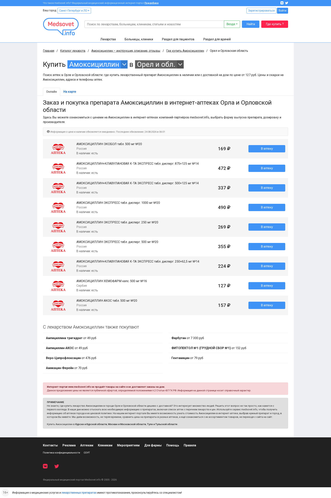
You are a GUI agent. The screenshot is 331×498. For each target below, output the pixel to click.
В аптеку (267, 148)
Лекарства (108, 39)
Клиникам (105, 445)
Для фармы (153, 445)
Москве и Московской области (127, 424)
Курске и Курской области (91, 424)
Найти (251, 24)
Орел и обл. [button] (156, 64)
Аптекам (86, 445)
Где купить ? (275, 24)
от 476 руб (71, 358)
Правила (190, 445)
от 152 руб (208, 348)
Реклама (69, 445)
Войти (282, 10)
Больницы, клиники (139, 39)
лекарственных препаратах (79, 492)
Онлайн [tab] (51, 91)
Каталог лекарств (72, 51)
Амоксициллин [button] (94, 64)
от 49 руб (71, 338)
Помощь (172, 445)
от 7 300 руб (187, 338)
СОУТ (87, 452)
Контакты (50, 445)
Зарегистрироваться (261, 10)
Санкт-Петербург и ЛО (73, 10)
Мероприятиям (128, 445)
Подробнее (151, 3)
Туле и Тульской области (162, 424)
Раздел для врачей (217, 39)
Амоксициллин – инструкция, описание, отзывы (125, 51)
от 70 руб (66, 368)
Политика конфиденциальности (61, 452)
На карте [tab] (69, 91)
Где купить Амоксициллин (185, 51)
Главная (48, 51)
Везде (230, 24)
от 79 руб (187, 358)
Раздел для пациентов (178, 39)
